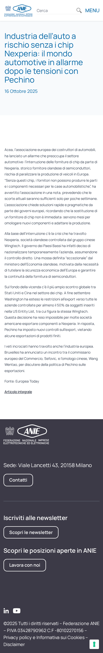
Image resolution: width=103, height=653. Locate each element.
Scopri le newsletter (31, 532)
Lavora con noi (24, 565)
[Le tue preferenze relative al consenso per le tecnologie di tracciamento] (94, 644)
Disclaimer (14, 644)
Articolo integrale (18, 391)
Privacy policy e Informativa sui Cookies (44, 637)
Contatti (18, 480)
